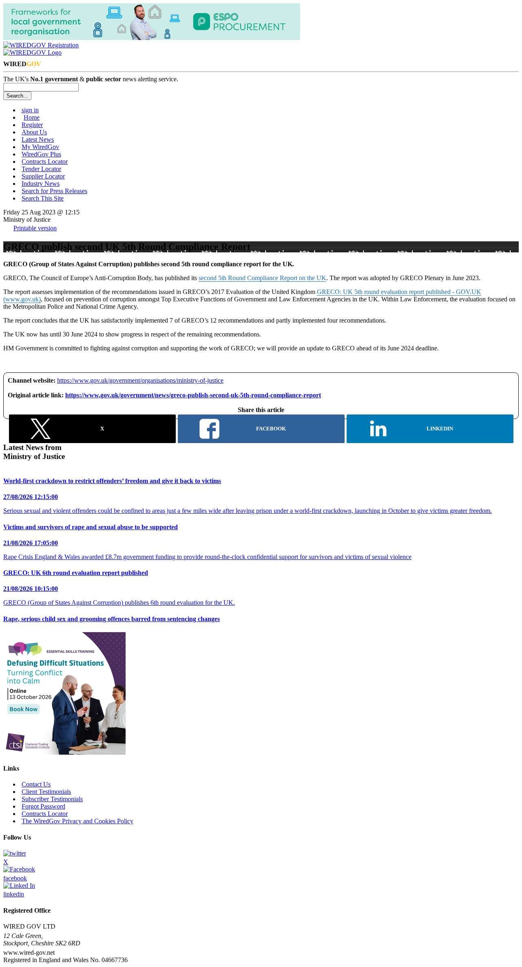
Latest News (38, 139)
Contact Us (36, 784)
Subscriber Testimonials (52, 798)
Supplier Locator (43, 176)
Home (32, 117)
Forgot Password (43, 806)
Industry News (41, 183)
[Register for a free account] (41, 45)
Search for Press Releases (54, 190)
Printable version (35, 228)
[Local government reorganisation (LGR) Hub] (151, 37)
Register (32, 124)
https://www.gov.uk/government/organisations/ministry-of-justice (140, 380)
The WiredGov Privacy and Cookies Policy (77, 821)
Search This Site (43, 198)
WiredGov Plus (41, 154)
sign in (30, 110)
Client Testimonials (46, 791)
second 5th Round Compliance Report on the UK (262, 277)
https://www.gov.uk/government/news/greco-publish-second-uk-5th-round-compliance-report (193, 395)
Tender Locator (41, 168)
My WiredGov (40, 146)
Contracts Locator (45, 161)
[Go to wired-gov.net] (32, 52)
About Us (34, 132)
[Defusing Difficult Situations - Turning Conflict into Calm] (64, 752)
